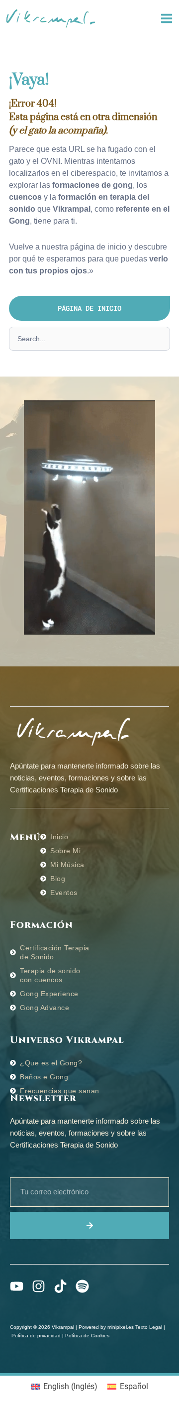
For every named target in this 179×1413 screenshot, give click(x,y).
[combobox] (89, 339)
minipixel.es (120, 1327)
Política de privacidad (36, 1335)
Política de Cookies (87, 1335)
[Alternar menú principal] (166, 18)
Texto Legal (148, 1327)
